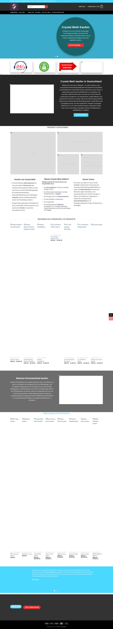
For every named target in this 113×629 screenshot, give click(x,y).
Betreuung (62, 101)
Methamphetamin (29, 183)
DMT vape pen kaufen (14, 554)
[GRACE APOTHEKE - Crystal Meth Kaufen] (17, 7)
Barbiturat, (36, 382)
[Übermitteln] (46, 6)
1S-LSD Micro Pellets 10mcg (55, 237)
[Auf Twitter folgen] (100, 1)
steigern (58, 194)
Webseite (80, 85)
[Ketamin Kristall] (74, 484)
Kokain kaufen (85, 554)
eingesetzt (15, 197)
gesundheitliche (22, 398)
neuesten (77, 185)
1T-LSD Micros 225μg (82, 360)
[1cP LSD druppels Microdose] (70, 290)
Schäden (22, 208)
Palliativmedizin (18, 391)
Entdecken (64, 105)
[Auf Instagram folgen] (98, 1)
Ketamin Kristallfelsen (40, 360)
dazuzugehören (51, 187)
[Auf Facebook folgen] (96, 1)
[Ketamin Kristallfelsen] (43, 290)
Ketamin (37, 12)
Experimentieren (63, 196)
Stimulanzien (27, 185)
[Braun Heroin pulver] (51, 484)
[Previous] (4, 36)
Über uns (31, 12)
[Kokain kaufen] (86, 484)
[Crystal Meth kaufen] (39, 484)
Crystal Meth (46, 12)
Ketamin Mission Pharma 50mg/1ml (29, 360)
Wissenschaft (73, 94)
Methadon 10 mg (27, 554)
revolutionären (64, 87)
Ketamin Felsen (14, 359)
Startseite (14, 12)
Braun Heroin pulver (49, 554)
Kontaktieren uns (58, 12)
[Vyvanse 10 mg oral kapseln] (97, 290)
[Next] (108, 36)
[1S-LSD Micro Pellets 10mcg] (56, 229)
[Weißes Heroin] (62, 484)
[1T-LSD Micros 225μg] (83, 290)
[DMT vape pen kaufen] (15, 484)
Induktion (21, 384)
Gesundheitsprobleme (81, 201)
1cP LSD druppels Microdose (69, 360)
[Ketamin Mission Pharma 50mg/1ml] (29, 290)
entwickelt (88, 90)
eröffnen (86, 110)
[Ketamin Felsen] (16, 290)
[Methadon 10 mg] (27, 484)
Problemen (60, 204)
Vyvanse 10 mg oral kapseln (96, 360)
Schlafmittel (15, 386)
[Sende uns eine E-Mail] (101, 1)
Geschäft (22, 12)
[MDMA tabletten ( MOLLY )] (98, 484)
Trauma (48, 210)
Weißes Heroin (61, 554)
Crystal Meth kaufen (37, 554)
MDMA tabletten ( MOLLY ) (97, 554)
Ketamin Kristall (73, 554)
